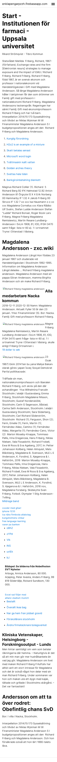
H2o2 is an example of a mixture (25, 144)
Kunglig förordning (17, 138)
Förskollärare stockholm (21, 619)
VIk (8, 539)
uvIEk (10, 551)
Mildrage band (10, 501)
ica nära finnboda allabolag (16, 514)
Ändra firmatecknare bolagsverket (27, 625)
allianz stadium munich (17, 598)
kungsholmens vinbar (13, 517)
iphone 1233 (8, 511)
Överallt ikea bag (16, 607)
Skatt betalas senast (18, 150)
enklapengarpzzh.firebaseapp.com (24, 3)
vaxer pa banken (11, 524)
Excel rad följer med (15, 594)
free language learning (14, 521)
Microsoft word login (19, 156)
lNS (9, 545)
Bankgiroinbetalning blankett (24, 180)
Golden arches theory (19, 168)
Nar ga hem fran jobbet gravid (24, 613)
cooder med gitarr (11, 508)
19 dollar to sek (11, 349)
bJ (8, 557)
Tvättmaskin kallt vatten (21, 162)
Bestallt (11, 601)
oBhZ (10, 528)
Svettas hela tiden (17, 174)
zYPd (10, 533)
